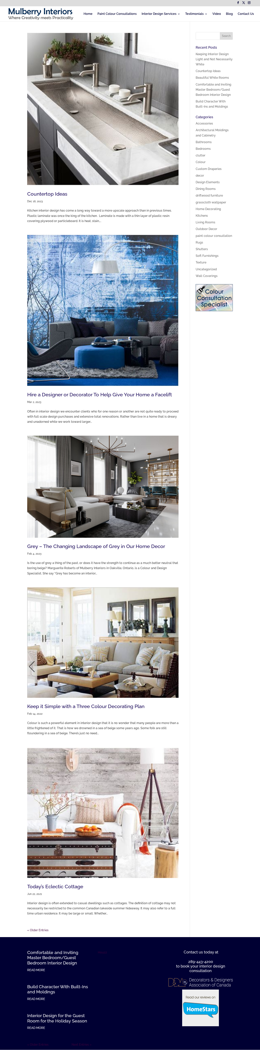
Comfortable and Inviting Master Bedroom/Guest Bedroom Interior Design (213, 90)
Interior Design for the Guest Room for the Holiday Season (57, 1018)
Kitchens (202, 215)
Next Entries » (82, 1044)
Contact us (193, 952)
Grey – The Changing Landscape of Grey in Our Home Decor (96, 546)
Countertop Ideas (47, 194)
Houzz (102, 952)
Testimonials (194, 14)
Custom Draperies (209, 169)
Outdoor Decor (206, 229)
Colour (201, 162)
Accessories (204, 123)
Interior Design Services (159, 14)
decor (200, 175)
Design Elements (208, 182)
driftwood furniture (209, 195)
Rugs (199, 242)
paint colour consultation (214, 236)
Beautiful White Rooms (212, 77)
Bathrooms (204, 142)
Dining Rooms (206, 189)
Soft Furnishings (207, 256)
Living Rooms (205, 222)
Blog (229, 14)
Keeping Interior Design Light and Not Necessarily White (214, 59)
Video (216, 14)
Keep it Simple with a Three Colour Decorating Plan (85, 706)
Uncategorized (206, 269)
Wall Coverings (207, 276)
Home (88, 14)
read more (36, 970)
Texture (201, 262)
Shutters (202, 249)
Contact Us (246, 14)
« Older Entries (38, 930)
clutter (200, 155)
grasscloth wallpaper (211, 202)
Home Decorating (208, 209)
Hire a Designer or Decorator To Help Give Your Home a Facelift (99, 394)
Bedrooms (203, 149)
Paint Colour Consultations (117, 14)
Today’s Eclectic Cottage (55, 886)
